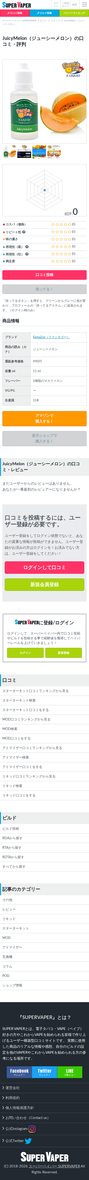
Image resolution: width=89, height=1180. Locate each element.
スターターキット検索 (19, 700)
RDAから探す (12, 838)
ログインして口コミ (44, 567)
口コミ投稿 (16, 13)
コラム (7, 966)
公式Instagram (16, 1128)
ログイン (25, 652)
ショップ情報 (12, 985)
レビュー (9, 909)
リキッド (55, 20)
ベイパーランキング (74, 13)
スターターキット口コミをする (25, 710)
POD (5, 976)
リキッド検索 (12, 786)
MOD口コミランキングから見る (26, 719)
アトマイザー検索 (15, 757)
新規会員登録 (44, 584)
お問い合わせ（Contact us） (28, 1118)
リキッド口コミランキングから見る (29, 776)
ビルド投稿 (45, 13)
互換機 (7, 957)
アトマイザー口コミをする (22, 767)
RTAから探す (12, 847)
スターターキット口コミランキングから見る (35, 691)
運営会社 (12, 1088)
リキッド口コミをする (19, 795)
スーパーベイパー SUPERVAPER (19, 20)
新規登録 (63, 652)
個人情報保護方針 (19, 1108)
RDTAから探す (13, 857)
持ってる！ (44, 289)
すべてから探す (14, 866)
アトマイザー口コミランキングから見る (32, 748)
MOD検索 (9, 729)
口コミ (43, 20)
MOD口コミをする (16, 738)
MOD (6, 938)
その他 (7, 900)
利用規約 (12, 1098)
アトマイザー (12, 947)
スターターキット (15, 928)
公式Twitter (15, 1140)
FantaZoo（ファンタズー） (51, 337)
